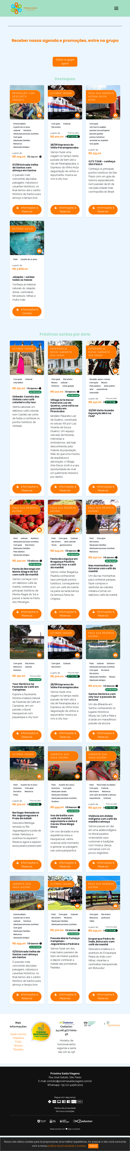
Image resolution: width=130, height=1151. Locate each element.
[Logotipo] (24, 7)
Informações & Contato (29, 311)
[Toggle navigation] (116, 8)
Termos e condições (65, 1111)
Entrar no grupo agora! (65, 61)
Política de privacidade (65, 1108)
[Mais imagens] (39, 115)
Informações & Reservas (29, 209)
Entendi (93, 1146)
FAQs (18, 1041)
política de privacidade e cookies (67, 1145)
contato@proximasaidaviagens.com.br (69, 1081)
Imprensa (18, 1038)
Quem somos (18, 1034)
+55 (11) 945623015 (72, 1084)
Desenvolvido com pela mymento (65, 1129)
